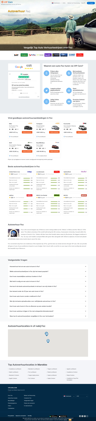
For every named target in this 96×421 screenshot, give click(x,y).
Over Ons (10, 395)
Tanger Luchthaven (52, 369)
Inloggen (91, 3)
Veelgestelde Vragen (28, 400)
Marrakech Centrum (14, 375)
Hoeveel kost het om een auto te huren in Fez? (25, 266)
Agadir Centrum (13, 378)
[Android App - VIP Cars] (53, 416)
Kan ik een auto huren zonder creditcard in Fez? (25, 296)
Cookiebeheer (11, 408)
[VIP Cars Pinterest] (85, 416)
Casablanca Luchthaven (15, 369)
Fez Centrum (31, 378)
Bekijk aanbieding (27, 132)
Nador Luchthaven (13, 372)
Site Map (30, 415)
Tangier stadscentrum (33, 375)
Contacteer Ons (27, 398)
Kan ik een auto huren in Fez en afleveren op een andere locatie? (31, 306)
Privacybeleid (11, 415)
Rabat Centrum (70, 375)
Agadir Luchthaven (71, 369)
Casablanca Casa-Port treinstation (72, 379)
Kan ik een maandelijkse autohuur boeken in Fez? (26, 276)
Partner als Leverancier (29, 403)
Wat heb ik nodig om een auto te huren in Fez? (25, 281)
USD (64, 3)
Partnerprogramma (12, 403)
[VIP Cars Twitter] (82, 416)
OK (70, 419)
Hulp (82, 3)
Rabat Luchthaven (52, 372)
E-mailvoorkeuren (28, 405)
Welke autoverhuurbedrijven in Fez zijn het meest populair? (29, 271)
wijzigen (65, 419)
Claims (9, 405)
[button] (48, 341)
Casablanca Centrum (72, 372)
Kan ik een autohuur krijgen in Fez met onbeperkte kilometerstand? (31, 311)
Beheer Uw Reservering (74, 3)
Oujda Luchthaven (52, 375)
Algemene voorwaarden (21, 415)
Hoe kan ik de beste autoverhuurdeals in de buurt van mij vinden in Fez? (33, 286)
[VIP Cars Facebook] (80, 416)
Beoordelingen (11, 400)
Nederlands (57, 3)
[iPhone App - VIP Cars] (62, 416)
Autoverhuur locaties (12, 398)
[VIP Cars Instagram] (87, 416)
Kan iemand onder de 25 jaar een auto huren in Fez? (27, 291)
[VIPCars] (9, 15)
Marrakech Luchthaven (34, 369)
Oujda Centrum (51, 378)
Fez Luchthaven (32, 372)
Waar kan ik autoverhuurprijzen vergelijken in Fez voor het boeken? (32, 316)
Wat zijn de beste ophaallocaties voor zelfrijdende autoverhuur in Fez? (33, 301)
